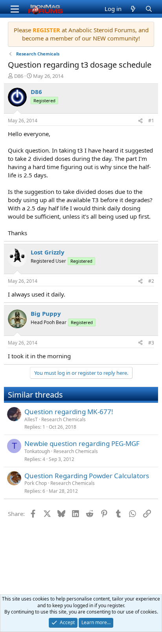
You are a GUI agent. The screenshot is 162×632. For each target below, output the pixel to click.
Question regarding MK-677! (68, 411)
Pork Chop (35, 483)
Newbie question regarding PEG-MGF (82, 443)
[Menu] (15, 9)
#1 (151, 120)
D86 (18, 75)
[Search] (148, 9)
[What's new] (133, 9)
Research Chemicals (63, 419)
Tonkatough (37, 451)
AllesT (31, 419)
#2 (151, 281)
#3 (151, 342)
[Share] (140, 120)
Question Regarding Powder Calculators (86, 475)
